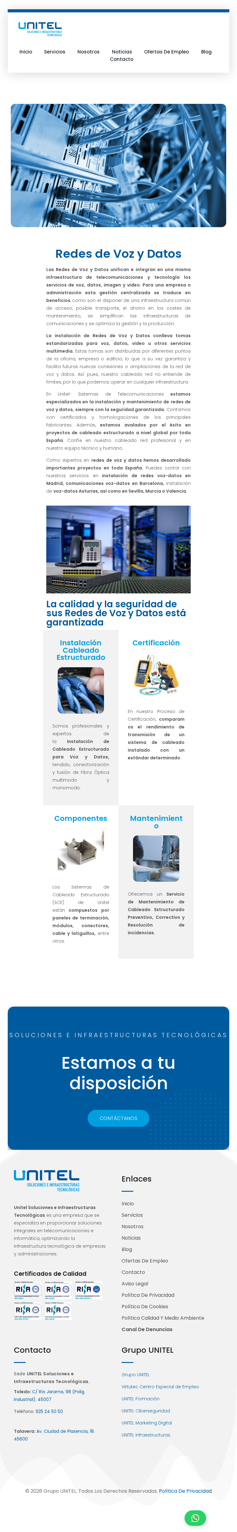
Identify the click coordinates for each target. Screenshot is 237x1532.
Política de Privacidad (185, 1491)
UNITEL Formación (141, 1399)
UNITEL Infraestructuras (146, 1435)
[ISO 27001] (28, 1311)
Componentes (80, 818)
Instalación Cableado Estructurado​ (80, 650)
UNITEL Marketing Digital (147, 1423)
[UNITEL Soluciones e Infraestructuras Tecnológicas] (40, 29)
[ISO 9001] (28, 1290)
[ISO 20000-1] (88, 1290)
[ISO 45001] (58, 1311)
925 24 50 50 (49, 1411)
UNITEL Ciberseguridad (146, 1411)
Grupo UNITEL (136, 1375)
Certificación (156, 643)
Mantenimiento (156, 822)
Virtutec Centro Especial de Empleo (160, 1387)
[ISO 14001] (58, 1290)
